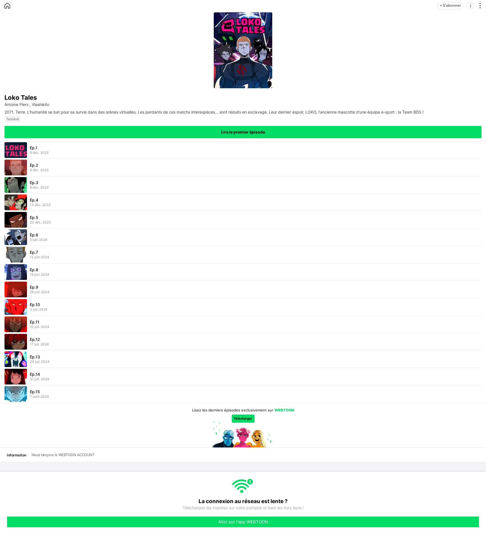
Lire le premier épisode (243, 132)
